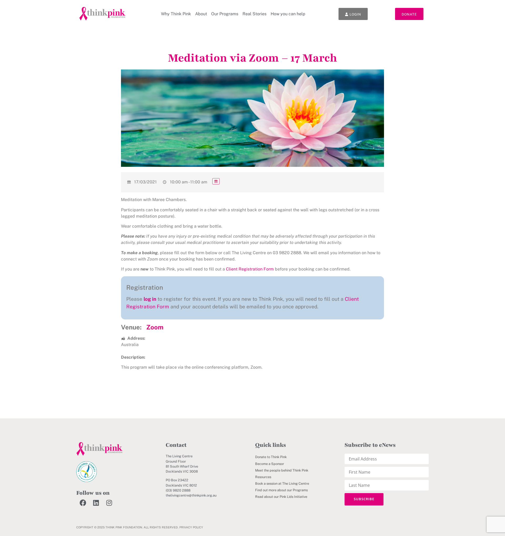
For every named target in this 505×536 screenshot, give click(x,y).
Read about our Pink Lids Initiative (281, 497)
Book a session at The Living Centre (282, 483)
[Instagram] (109, 502)
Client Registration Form (250, 269)
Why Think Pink (176, 13)
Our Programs (224, 13)
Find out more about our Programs (281, 490)
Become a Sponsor (269, 464)
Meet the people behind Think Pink (281, 470)
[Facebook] (82, 502)
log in (150, 299)
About (201, 13)
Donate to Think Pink (271, 457)
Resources (263, 477)
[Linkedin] (96, 502)
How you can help (288, 13)
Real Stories (254, 13)
